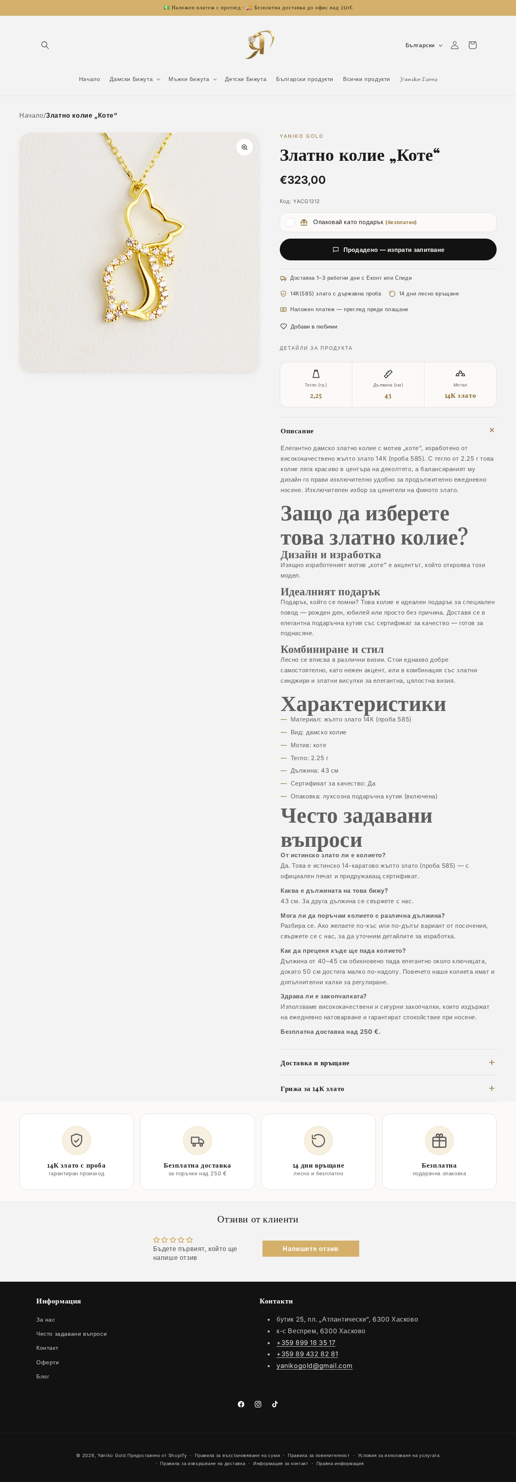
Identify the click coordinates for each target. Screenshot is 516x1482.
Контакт (47, 1348)
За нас (45, 1319)
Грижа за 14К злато (313, 1088)
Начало (31, 115)
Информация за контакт (280, 1463)
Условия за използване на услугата (399, 1455)
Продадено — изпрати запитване (394, 250)
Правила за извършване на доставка (202, 1463)
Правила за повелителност (319, 1455)
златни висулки (340, 680)
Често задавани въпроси (71, 1333)
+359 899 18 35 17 (306, 1343)
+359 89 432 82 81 (307, 1354)
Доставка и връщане (315, 1062)
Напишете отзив (310, 1249)
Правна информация (340, 1463)
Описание (297, 430)
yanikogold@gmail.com (315, 1366)
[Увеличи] (245, 147)
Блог (42, 1376)
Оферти (47, 1362)
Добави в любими (314, 326)
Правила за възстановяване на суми (237, 1455)
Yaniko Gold (112, 1455)
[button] (45, 45)
